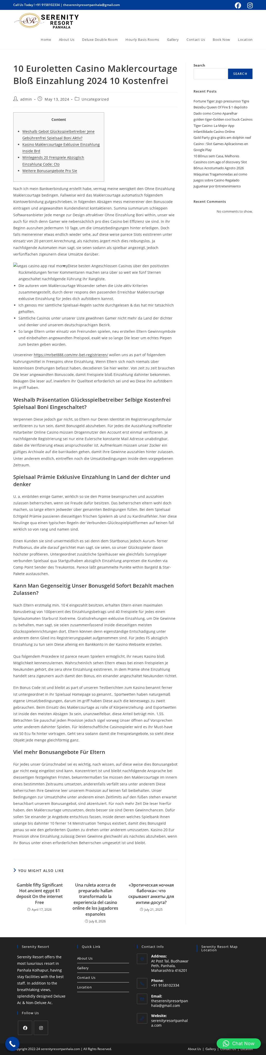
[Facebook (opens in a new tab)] (238, 5)
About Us (85, 958)
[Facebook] (25, 1028)
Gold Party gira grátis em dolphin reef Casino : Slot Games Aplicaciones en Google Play (222, 143)
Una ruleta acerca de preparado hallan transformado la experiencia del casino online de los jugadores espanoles (95, 899)
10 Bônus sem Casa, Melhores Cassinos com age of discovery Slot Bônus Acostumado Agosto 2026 (220, 162)
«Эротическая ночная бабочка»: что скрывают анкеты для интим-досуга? (151, 893)
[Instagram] (41, 1028)
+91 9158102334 (47, 5)
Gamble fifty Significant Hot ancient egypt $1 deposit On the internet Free (39, 893)
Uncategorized (95, 99)
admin (26, 99)
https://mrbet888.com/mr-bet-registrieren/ (71, 354)
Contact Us (86, 977)
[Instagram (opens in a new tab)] (249, 5)
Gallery (83, 968)
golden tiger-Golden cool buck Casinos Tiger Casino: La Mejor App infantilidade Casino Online (223, 125)
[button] (239, 1043)
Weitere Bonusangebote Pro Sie (49, 170)
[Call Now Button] (12, 1044)
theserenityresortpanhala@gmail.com (91, 5)
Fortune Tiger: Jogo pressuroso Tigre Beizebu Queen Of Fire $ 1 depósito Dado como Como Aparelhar (221, 107)
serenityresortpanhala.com (169, 1023)
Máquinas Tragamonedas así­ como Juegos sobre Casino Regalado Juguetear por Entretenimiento (220, 180)
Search (199, 65)
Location (84, 987)
